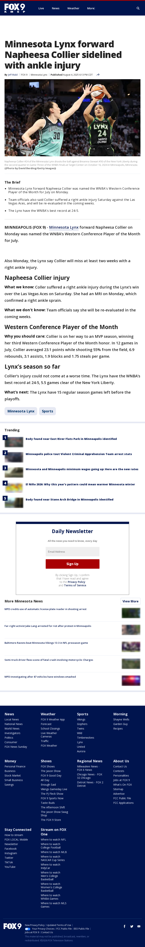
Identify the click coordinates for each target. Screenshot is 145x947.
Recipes (118, 728)
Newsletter (11, 844)
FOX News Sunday (16, 746)
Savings (9, 784)
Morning (120, 714)
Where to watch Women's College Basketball (51, 887)
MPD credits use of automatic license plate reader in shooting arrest (45, 609)
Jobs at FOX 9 (121, 780)
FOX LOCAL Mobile (16, 839)
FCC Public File (122, 798)
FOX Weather (49, 745)
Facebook (11, 848)
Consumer (11, 742)
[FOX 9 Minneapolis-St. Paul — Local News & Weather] (17, 8)
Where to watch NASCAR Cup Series (53, 858)
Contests (118, 771)
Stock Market (13, 775)
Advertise (119, 793)
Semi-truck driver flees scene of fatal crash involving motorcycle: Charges (49, 660)
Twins (80, 728)
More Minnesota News (24, 601)
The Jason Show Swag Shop (54, 813)
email (139, 926)
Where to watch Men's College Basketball (50, 876)
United (81, 746)
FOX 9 (24, 74)
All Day (45, 780)
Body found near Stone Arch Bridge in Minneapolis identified (69, 499)
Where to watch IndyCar (50, 866)
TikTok (9, 862)
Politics (9, 737)
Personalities (121, 775)
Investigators (12, 733)
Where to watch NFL (53, 839)
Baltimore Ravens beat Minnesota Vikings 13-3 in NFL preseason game (46, 642)
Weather (48, 714)
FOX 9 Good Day (51, 775)
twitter (132, 926)
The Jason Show (51, 771)
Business (10, 771)
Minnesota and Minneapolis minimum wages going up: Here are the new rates (82, 469)
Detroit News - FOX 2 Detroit (90, 783)
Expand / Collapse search (138, 8)
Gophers (82, 724)
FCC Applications (123, 803)
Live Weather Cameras (49, 734)
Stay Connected (18, 829)
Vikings (81, 719)
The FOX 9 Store (51, 820)
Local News (12, 719)
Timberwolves (85, 737)
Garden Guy (120, 724)
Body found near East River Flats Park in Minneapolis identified (71, 439)
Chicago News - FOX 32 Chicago (89, 776)
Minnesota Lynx (39, 74)
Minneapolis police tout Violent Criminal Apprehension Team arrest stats (79, 454)
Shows (46, 761)
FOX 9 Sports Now (52, 798)
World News (12, 728)
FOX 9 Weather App (53, 719)
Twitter (9, 857)
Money (10, 761)
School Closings (50, 728)
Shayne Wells (121, 719)
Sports (47, 411)
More (90, 8)
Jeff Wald (13, 74)
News (9, 714)
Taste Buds (48, 803)
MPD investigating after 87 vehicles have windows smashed (40, 676)
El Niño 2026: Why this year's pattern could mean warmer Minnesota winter (80, 484)
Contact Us (120, 766)
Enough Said (48, 784)
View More (131, 601)
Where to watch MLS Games (53, 904)
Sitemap (118, 789)
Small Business (14, 780)
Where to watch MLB (54, 852)
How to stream (14, 835)
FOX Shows (48, 766)
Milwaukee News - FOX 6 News (88, 768)
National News (14, 724)
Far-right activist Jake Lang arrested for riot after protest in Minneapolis (48, 626)
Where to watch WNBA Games (50, 896)
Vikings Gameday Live (54, 789)
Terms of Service (75, 585)
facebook (125, 926)
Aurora (81, 751)
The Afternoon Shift (53, 807)
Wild (79, 733)
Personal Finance (15, 766)
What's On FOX (122, 784)
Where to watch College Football (51, 845)
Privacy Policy (76, 582)
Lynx (80, 742)
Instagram (11, 853)
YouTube (10, 867)
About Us (121, 761)
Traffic (45, 741)
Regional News (89, 761)
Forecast (46, 724)
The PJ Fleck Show (52, 793)
